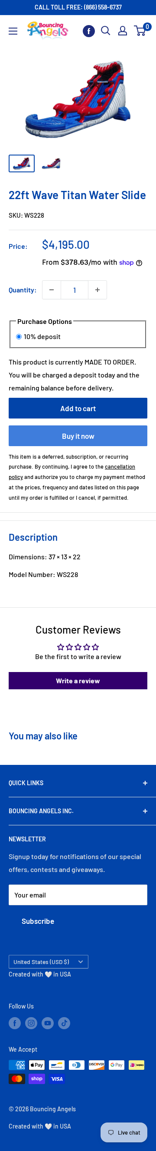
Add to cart (78, 408)
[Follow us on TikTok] (64, 1023)
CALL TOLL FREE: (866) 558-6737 (78, 7)
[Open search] (105, 30)
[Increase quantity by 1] (97, 290)
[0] (140, 30)
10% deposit (42, 336)
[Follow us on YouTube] (48, 1023)
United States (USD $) (41, 961)
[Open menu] (13, 31)
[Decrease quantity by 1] (51, 290)
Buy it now (78, 435)
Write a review (78, 680)
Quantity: (23, 289)
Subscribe (38, 920)
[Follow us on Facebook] (89, 31)
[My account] (122, 30)
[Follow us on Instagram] (31, 1023)
